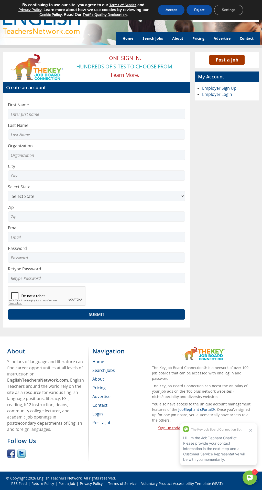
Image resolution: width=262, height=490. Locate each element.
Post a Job (227, 60)
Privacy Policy (92, 483)
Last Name (18, 125)
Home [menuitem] (98, 361)
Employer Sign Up (219, 88)
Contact (247, 38)
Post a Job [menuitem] (102, 422)
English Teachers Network (59, 478)
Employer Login (217, 94)
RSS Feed (19, 483)
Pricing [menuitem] (99, 388)
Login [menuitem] (97, 414)
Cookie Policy (50, 14)
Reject (199, 9)
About (177, 38)
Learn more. (125, 75)
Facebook (11, 454)
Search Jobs (153, 38)
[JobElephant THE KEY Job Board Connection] (37, 55)
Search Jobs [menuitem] (103, 370)
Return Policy (42, 483)
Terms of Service (122, 483)
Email (13, 228)
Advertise (222, 38)
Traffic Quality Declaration (105, 14)
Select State (19, 187)
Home (128, 38)
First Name (18, 105)
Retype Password (24, 269)
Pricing (198, 38)
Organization (20, 146)
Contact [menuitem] (99, 405)
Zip (11, 207)
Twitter (21, 454)
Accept (171, 9)
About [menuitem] (98, 379)
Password (17, 248)
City (11, 166)
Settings (228, 9)
